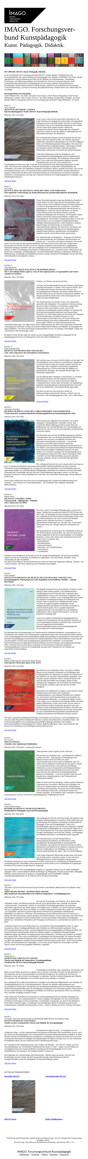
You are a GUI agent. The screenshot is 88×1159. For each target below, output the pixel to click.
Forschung (36, 1154)
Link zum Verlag (10, 181)
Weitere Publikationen (53, 1119)
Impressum (54, 1154)
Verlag (13, 1063)
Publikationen (24, 1154)
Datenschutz (64, 1154)
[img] (44, 15)
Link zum (7, 1063)
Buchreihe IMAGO (11, 1076)
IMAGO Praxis (10, 1119)
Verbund (44, 1154)
